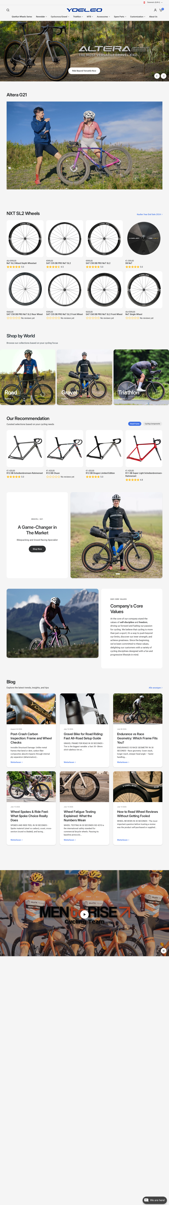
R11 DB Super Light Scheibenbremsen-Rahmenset (143, 474)
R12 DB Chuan (53, 473)
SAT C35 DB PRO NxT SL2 (58, 263)
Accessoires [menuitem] (102, 16)
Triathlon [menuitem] (77, 16)
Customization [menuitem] (136, 16)
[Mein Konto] (155, 10)
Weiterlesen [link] (16, 762)
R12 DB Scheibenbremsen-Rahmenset (25, 473)
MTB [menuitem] (89, 16)
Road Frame (134, 424)
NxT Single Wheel (133, 314)
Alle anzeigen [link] (155, 688)
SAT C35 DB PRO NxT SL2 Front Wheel (64, 314)
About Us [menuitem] (153, 16)
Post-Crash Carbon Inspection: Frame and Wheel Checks (31, 738)
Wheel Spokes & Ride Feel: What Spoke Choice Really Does (29, 816)
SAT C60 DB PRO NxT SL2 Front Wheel (104, 314)
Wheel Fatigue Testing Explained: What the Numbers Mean (80, 816)
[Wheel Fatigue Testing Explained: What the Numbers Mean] (84, 786)
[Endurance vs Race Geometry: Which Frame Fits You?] (137, 708)
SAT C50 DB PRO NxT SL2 (98, 263)
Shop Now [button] (37, 549)
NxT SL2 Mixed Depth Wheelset (21, 263)
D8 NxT (128, 263)
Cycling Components (152, 424)
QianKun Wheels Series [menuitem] (22, 16)
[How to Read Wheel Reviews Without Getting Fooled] (137, 786)
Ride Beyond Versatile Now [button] (84, 71)
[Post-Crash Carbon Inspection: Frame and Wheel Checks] (31, 708)
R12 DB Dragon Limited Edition (100, 473)
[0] (160, 10)
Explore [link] (8, 399)
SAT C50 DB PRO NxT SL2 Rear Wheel (25, 314)
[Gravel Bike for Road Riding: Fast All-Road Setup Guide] (84, 708)
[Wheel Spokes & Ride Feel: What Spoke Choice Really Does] (31, 786)
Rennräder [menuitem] (40, 16)
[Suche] (9, 10)
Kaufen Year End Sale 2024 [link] (149, 214)
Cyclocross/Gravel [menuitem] (59, 16)
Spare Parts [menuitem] (119, 16)
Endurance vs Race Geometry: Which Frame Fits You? (137, 738)
